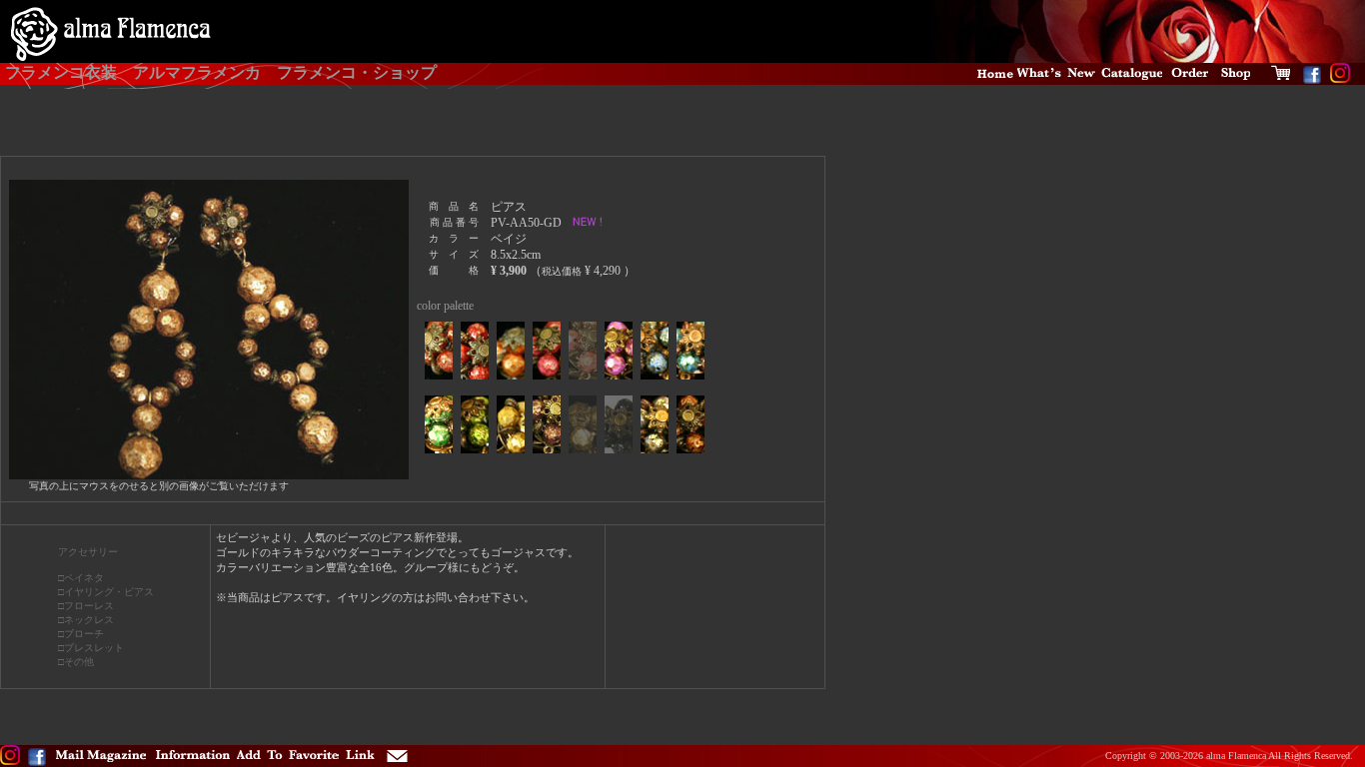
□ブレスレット (91, 647)
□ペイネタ (81, 577)
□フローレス (86, 605)
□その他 (76, 661)
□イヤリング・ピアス (106, 591)
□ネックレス (86, 619)
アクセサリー (88, 551)
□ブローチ (81, 633)
